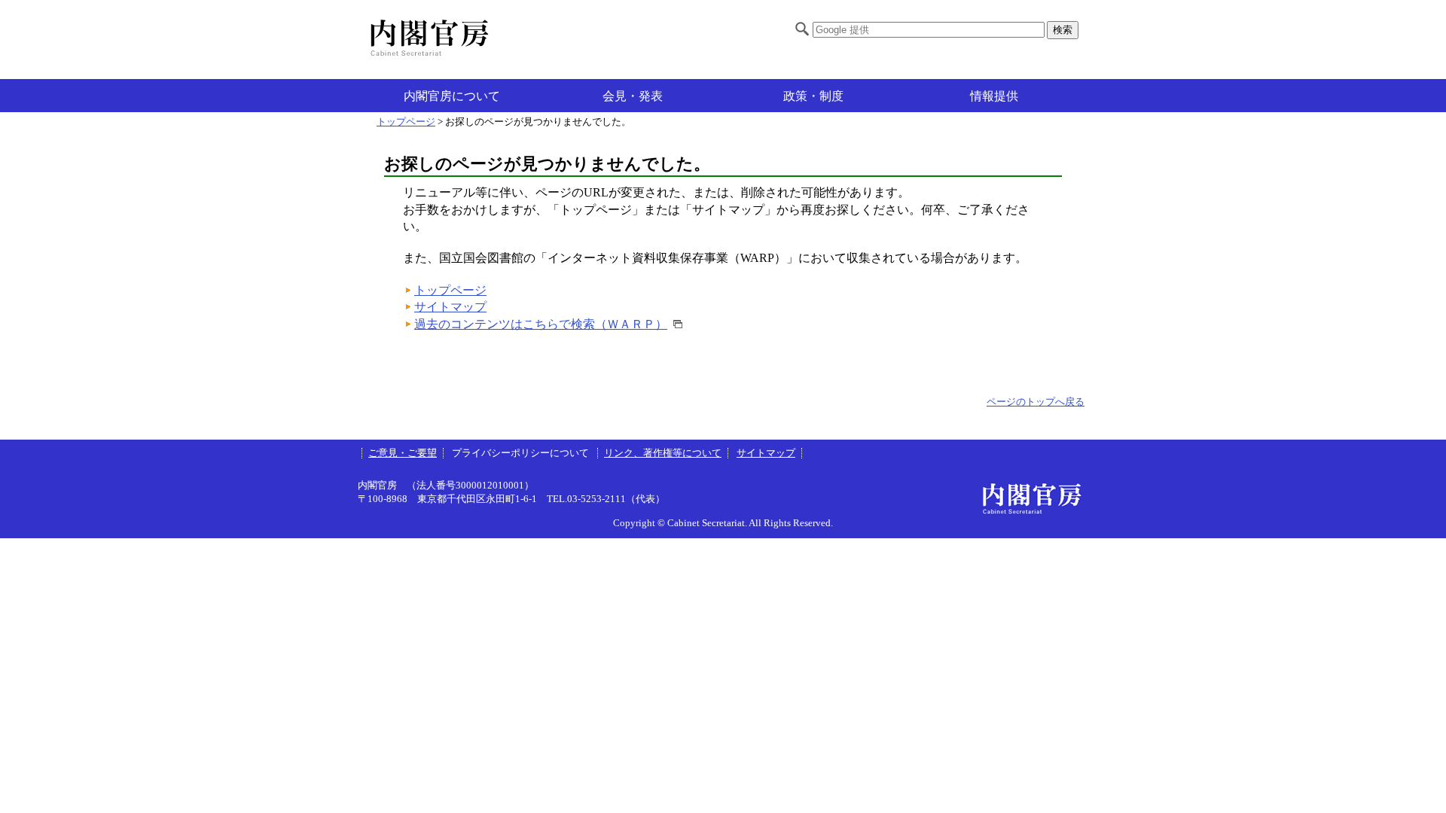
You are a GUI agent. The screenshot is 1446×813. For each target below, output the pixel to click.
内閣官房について (452, 96)
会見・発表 (632, 96)
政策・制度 (813, 96)
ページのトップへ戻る (1035, 402)
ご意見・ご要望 (402, 453)
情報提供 (994, 96)
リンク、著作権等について (662, 453)
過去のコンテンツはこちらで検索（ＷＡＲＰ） (540, 324)
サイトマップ (450, 306)
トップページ (406, 122)
